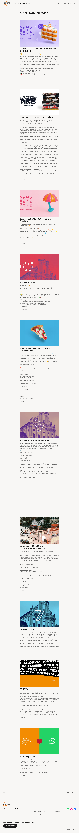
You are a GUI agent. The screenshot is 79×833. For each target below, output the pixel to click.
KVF (23, 711)
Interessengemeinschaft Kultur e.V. (22, 3)
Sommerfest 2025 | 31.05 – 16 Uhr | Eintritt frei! (36, 220)
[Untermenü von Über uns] (66, 3)
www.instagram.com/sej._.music (27, 376)
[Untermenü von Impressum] (74, 3)
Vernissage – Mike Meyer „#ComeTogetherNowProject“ (33, 547)
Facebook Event (31, 240)
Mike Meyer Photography (26, 570)
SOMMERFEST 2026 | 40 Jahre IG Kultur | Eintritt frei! (39, 50)
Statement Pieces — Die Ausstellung (37, 117)
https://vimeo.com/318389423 (30, 567)
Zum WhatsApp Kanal (25, 768)
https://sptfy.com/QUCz (25, 377)
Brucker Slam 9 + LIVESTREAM (34, 441)
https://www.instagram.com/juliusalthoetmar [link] (39, 301)
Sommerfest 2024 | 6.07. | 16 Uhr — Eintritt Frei (35, 350)
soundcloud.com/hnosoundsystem (28, 383)
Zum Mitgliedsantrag (10, 825)
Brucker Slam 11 (27, 282)
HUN (35, 709)
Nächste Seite (71, 792)
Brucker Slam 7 (27, 630)
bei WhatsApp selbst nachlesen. (41, 772)
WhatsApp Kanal (27, 757)
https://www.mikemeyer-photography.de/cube (31, 571)
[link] (36, 304)
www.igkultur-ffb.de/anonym (26, 707)
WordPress (74, 829)
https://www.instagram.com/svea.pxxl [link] (35, 303)
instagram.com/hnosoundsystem (27, 382)
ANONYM (24, 689)
